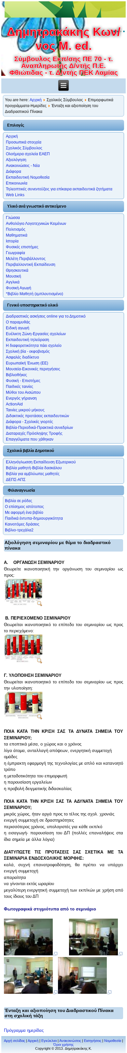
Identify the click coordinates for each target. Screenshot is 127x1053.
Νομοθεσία (112, 1041)
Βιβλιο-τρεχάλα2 (19, 530)
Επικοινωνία (16, 183)
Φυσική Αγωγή (18, 288)
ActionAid (14, 404)
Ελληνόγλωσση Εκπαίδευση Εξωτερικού (41, 462)
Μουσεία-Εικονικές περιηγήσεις (33, 369)
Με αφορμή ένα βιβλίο (24, 512)
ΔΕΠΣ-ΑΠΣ (15, 479)
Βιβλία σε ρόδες (18, 501)
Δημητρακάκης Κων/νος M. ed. (63, 38)
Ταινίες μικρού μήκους (25, 410)
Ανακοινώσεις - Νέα (23, 165)
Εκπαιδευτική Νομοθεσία (27, 177)
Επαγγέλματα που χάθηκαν (29, 439)
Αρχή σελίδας (14, 1041)
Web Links (15, 195)
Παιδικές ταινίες (19, 386)
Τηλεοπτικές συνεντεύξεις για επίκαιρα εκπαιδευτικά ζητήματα (59, 189)
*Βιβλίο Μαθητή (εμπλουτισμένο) (34, 294)
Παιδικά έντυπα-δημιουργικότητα (34, 518)
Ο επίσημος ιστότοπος (24, 506)
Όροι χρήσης (63, 1044)
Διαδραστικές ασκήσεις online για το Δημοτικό (46, 316)
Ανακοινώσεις (70, 1041)
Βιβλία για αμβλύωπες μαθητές (33, 474)
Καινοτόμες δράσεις (22, 524)
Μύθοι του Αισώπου (23, 392)
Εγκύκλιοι (49, 1041)
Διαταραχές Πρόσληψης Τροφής (34, 433)
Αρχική (36, 100)
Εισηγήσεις (92, 1041)
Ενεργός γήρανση (21, 398)
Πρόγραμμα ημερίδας (24, 1030)
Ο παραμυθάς (18, 322)
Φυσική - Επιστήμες (23, 380)
